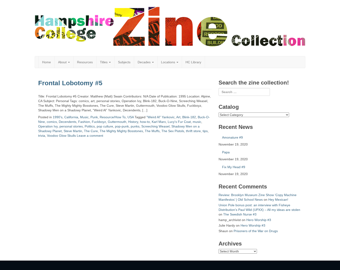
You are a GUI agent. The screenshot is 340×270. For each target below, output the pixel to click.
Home (46, 62)
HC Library (193, 62)
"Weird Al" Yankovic (160, 117)
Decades (144, 62)
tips (205, 131)
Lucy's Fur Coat (179, 122)
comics (52, 122)
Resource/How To (113, 117)
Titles (104, 62)
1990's (57, 117)
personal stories (71, 126)
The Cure (91, 131)
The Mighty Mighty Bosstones (121, 131)
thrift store (193, 131)
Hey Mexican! (278, 199)
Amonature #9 (232, 137)
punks (135, 126)
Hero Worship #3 (258, 220)
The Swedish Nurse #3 (240, 214)
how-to (145, 122)
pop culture (105, 126)
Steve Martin (73, 131)
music (197, 122)
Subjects (124, 62)
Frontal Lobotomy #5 (70, 83)
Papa (226, 152)
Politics (90, 126)
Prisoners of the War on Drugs (256, 231)
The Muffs (152, 131)
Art (178, 117)
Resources (85, 62)
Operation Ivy (48, 126)
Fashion (84, 122)
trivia (41, 135)
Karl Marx (159, 122)
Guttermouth (117, 122)
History (133, 122)
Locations (168, 62)
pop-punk (122, 126)
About (63, 62)
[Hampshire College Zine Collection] (170, 26)
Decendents (67, 122)
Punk (94, 117)
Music (84, 117)
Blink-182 (189, 117)
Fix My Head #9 (233, 167)
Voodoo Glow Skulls (61, 135)
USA (130, 117)
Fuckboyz (99, 122)
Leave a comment (90, 135)
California (71, 117)
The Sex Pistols (172, 131)
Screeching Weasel (155, 126)
